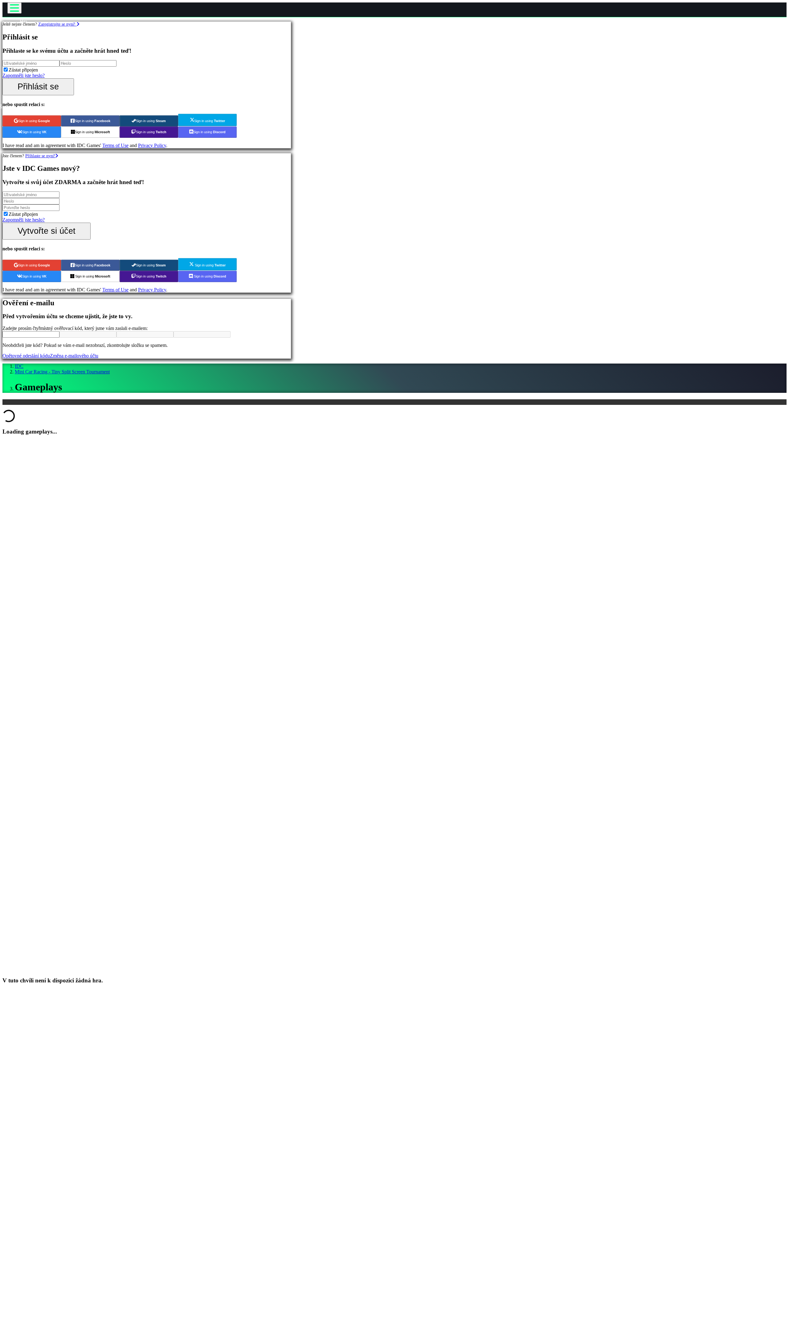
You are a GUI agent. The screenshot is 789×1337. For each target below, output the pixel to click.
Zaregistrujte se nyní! (57, 24)
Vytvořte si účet (47, 231)
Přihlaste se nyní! (40, 155)
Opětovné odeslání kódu (26, 355)
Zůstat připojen (23, 69)
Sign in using (34, 121)
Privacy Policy (152, 145)
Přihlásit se (38, 86)
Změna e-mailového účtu (74, 355)
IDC (19, 366)
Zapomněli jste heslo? (23, 75)
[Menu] (14, 8)
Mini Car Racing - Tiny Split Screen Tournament (62, 371)
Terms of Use (115, 145)
